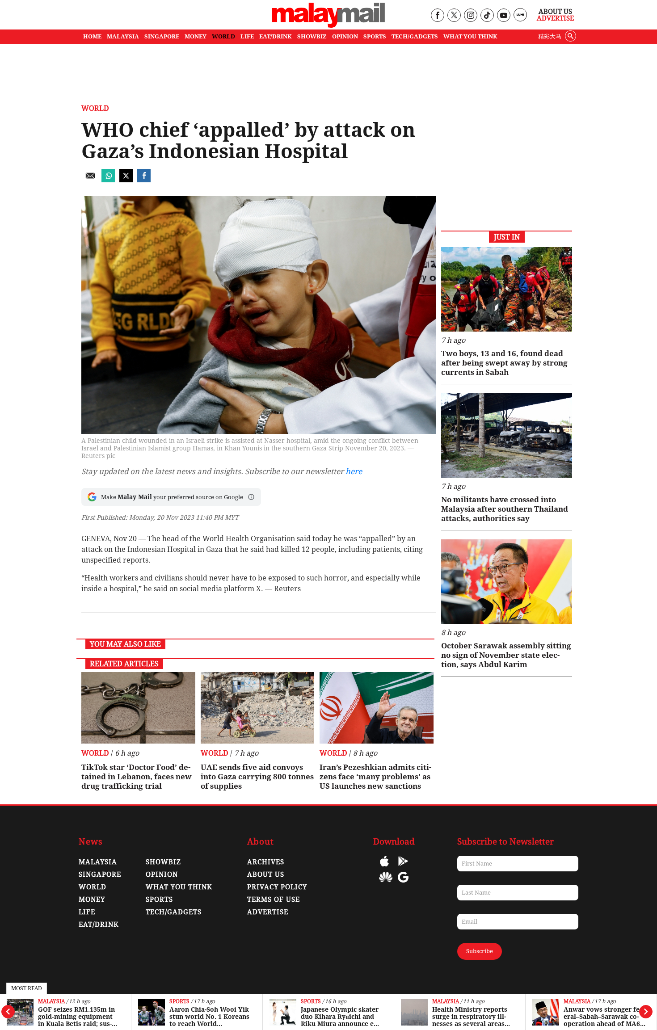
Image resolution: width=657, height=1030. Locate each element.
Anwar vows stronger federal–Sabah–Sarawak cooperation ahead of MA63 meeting (604, 1016)
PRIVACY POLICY (277, 887)
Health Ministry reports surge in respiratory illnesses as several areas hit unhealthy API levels (470, 1016)
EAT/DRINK (275, 36)
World (95, 108)
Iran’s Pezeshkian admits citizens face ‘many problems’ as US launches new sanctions (375, 776)
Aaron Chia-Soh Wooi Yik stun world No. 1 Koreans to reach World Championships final (209, 1016)
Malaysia (51, 1002)
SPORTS (374, 36)
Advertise (555, 18)
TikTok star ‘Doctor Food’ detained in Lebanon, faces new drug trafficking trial (136, 776)
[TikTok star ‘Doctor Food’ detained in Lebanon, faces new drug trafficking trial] (138, 708)
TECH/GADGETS (415, 36)
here (353, 471)
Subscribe (479, 951)
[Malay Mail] (328, 25)
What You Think (470, 36)
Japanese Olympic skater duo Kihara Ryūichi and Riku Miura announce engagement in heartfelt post (340, 1016)
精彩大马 (549, 36)
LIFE (247, 36)
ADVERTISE (267, 912)
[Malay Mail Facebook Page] (437, 16)
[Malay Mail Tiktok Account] (487, 16)
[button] (251, 496)
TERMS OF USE (273, 899)
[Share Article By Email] (90, 180)
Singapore (100, 874)
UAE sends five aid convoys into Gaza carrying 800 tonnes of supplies (257, 776)
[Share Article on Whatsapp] (108, 180)
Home (92, 36)
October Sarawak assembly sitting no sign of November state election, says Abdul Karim (506, 655)
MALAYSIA (123, 36)
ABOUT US (265, 874)
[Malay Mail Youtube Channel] (503, 16)
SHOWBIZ (312, 36)
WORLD (223, 36)
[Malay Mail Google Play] (403, 867)
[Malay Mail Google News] (403, 883)
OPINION (345, 36)
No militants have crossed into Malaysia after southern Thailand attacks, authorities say (504, 509)
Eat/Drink (99, 925)
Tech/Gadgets (174, 912)
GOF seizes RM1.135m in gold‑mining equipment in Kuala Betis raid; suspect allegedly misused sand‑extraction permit (76, 1016)
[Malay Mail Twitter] (454, 16)
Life (87, 912)
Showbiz (163, 862)
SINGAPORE (161, 36)
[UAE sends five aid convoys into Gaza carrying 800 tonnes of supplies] (258, 708)
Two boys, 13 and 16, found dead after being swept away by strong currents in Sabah (504, 363)
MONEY (195, 36)
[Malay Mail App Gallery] (385, 883)
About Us (555, 12)
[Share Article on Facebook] (144, 180)
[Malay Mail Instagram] (470, 16)
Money (92, 899)
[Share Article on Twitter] (126, 180)
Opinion (162, 874)
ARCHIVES (265, 862)
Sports (179, 1002)
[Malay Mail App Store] (384, 867)
